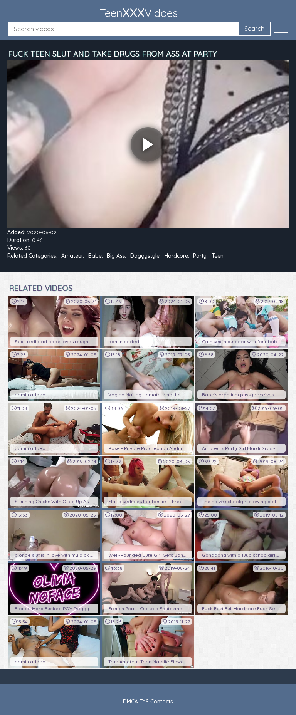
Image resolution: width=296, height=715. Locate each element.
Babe (95, 255)
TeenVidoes (138, 12)
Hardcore (176, 255)
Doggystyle (145, 255)
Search (254, 28)
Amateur (72, 255)
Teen (218, 255)
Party (200, 255)
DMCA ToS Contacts (148, 701)
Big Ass (116, 255)
